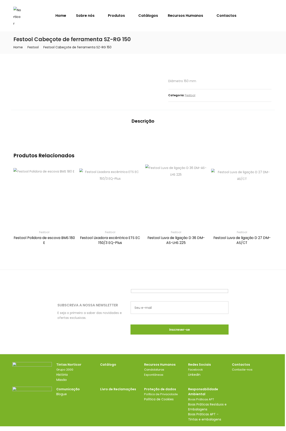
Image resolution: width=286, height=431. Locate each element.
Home (60, 15)
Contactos (226, 15)
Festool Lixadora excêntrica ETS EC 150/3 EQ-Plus (110, 240)
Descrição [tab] (143, 121)
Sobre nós (85, 15)
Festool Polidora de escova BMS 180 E (44, 240)
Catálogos (148, 15)
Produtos (117, 15)
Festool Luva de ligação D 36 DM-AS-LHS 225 (176, 240)
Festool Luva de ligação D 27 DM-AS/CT (242, 240)
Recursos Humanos (186, 15)
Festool (33, 47)
